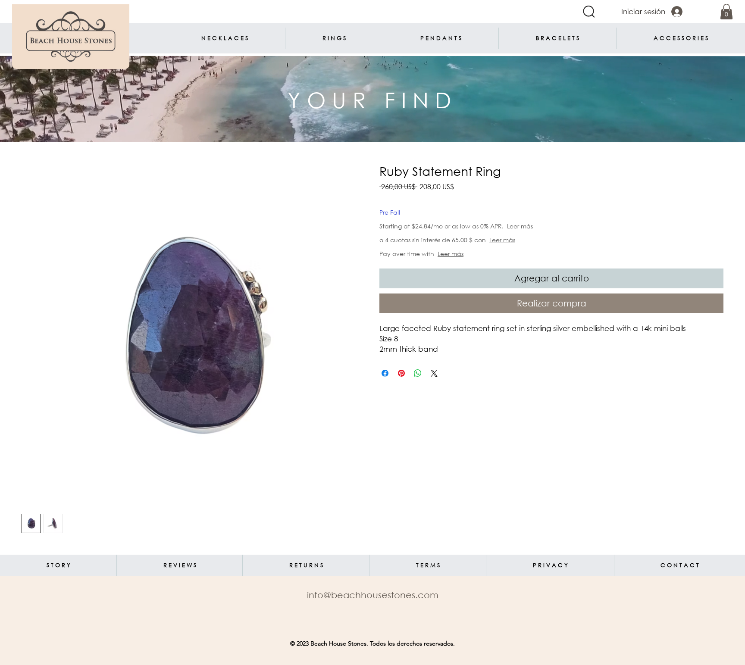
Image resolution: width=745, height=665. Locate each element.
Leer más (550, 226)
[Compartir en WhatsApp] (418, 373)
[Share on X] (434, 373)
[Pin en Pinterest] (401, 373)
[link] (726, 11)
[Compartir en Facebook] (385, 373)
